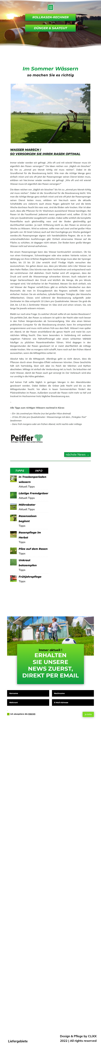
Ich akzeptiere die (22, 714)
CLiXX (92, 1036)
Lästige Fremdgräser (33, 493)
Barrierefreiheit (31, 994)
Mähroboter (27, 504)
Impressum (28, 980)
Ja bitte (88, 714)
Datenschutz (29, 987)
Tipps (31, 486)
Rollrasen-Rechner (50, 17)
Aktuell (23, 486)
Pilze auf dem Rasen (33, 548)
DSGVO (31, 714)
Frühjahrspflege (30, 576)
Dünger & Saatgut (50, 28)
